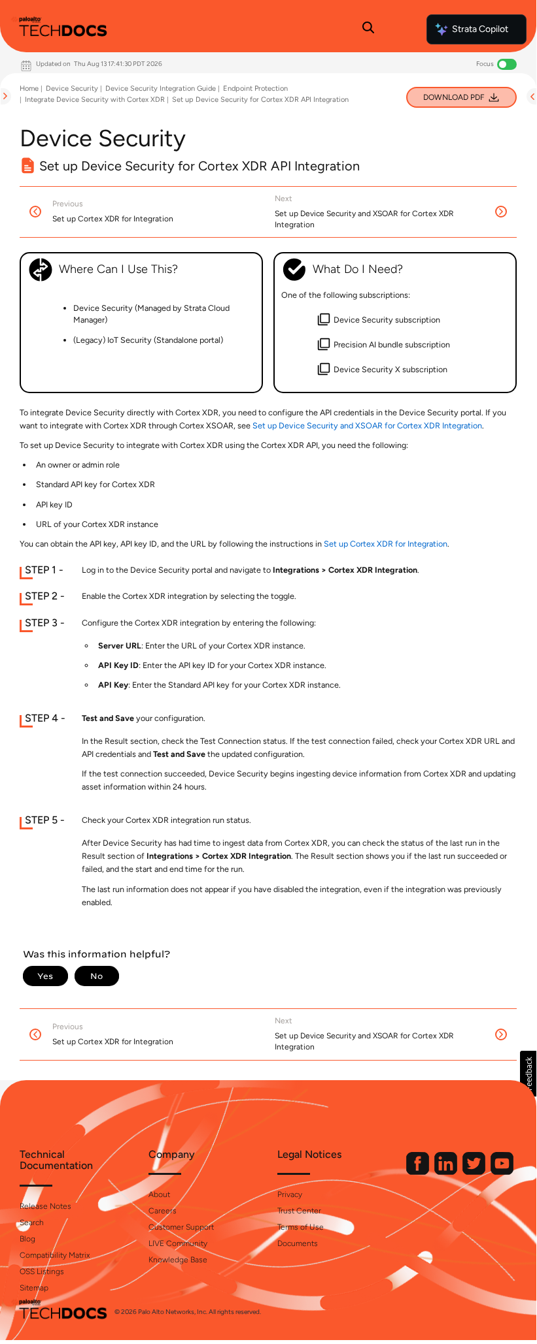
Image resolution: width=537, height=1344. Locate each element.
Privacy (289, 1194)
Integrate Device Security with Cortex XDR (95, 99)
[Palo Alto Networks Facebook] (418, 1171)
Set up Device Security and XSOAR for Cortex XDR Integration (367, 425)
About (159, 1194)
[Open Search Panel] (368, 29)
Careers (162, 1210)
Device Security (72, 88)
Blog (27, 1238)
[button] (528, 1073)
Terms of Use (300, 1227)
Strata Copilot (480, 29)
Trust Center (299, 1210)
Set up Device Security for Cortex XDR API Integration (260, 99)
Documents (297, 1243)
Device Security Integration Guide (160, 88)
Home (29, 88)
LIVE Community (177, 1243)
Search (32, 1222)
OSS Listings (42, 1271)
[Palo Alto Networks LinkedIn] (446, 1171)
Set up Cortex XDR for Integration (385, 544)
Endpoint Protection (255, 88)
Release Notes (45, 1206)
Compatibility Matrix (55, 1255)
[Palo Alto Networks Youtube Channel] (502, 1171)
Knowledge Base (177, 1259)
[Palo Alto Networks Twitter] (474, 1171)
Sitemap (34, 1287)
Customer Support (181, 1227)
